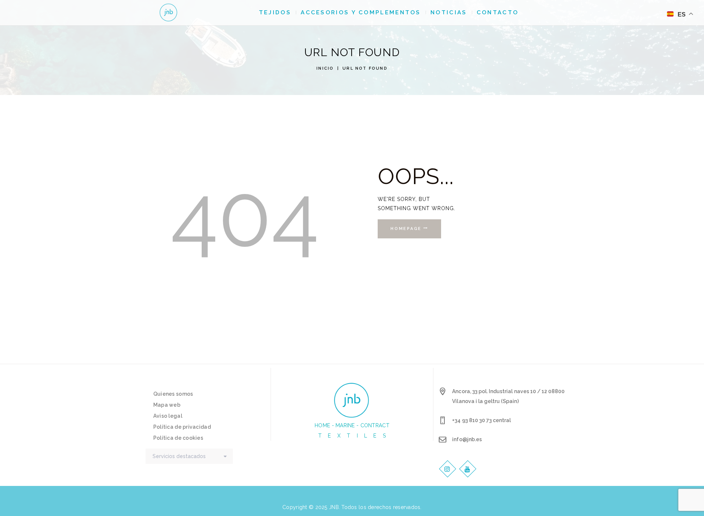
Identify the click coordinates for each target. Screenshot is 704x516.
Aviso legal (167, 416)
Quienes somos (173, 394)
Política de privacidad (182, 427)
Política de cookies (178, 438)
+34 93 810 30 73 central (481, 420)
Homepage (406, 228)
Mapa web (166, 405)
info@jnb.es (466, 439)
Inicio (325, 68)
